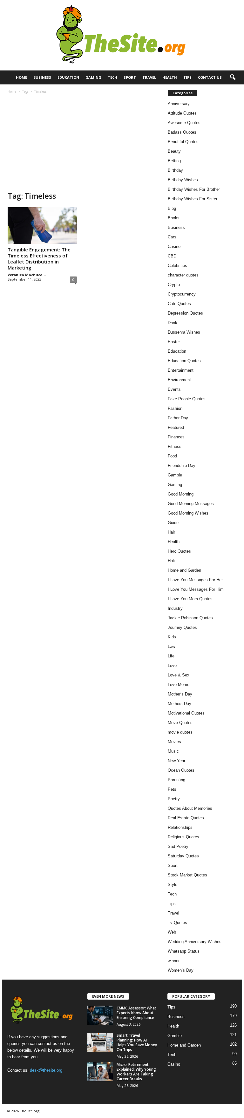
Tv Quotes (177, 922)
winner (174, 960)
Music (173, 751)
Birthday (175, 170)
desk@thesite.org (46, 1070)
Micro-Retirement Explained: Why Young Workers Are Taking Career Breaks (136, 1071)
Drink (172, 322)
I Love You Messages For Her (195, 579)
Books (174, 218)
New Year (176, 760)
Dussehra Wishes (184, 332)
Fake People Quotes (187, 398)
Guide (173, 522)
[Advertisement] (82, 143)
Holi (171, 560)
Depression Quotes (185, 313)
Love (172, 665)
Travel (149, 77)
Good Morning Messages (191, 503)
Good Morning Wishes (188, 513)
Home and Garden (184, 570)
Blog (172, 208)
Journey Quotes (182, 627)
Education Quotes (184, 360)
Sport (130, 77)
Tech (112, 77)
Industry (175, 608)
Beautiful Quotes (183, 141)
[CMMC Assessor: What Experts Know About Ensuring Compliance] (100, 1015)
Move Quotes (180, 722)
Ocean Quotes (181, 770)
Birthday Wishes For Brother (194, 189)
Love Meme (178, 684)
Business (42, 77)
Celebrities (177, 265)
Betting (174, 160)
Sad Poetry (178, 846)
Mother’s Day (180, 694)
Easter (174, 341)
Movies (174, 741)
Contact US (210, 77)
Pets (172, 789)
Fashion (175, 408)
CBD (172, 256)
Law (171, 646)
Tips (187, 77)
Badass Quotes (182, 132)
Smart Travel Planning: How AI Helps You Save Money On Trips (137, 1042)
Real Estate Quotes (186, 817)
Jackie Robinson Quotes (190, 618)
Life (171, 656)
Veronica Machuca (25, 274)
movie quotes (180, 732)
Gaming (93, 77)
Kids (172, 637)
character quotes (183, 275)
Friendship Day (181, 465)
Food (172, 456)
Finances (176, 437)
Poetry (174, 798)
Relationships (180, 827)
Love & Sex (178, 675)
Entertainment (180, 370)
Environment (179, 379)
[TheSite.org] (122, 35)
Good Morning (180, 494)
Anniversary (179, 103)
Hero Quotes (179, 551)
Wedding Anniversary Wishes (194, 941)
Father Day (178, 418)
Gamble (175, 475)
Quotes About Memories (190, 808)
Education (68, 77)
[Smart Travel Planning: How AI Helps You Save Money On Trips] (100, 1042)
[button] (233, 77)
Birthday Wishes (183, 179)
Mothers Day (179, 703)
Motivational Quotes (186, 713)
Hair (171, 532)
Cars (172, 237)
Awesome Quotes (184, 122)
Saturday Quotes (183, 856)
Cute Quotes (179, 303)
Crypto (174, 284)
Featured (176, 427)
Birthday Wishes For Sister (192, 198)
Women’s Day (180, 970)
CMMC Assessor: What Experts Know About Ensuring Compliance (136, 1012)
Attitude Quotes (182, 113)
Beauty (174, 151)
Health (169, 77)
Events (174, 389)
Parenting (176, 779)
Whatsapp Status (184, 951)
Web (172, 932)
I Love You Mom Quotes (190, 598)
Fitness (174, 446)
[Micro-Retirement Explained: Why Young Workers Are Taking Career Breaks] (100, 1071)
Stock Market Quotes (187, 875)
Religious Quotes (183, 837)
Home (21, 77)
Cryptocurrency (182, 294)
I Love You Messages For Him (196, 589)
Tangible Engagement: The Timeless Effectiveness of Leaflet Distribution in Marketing (39, 258)
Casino (174, 246)
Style (172, 884)
